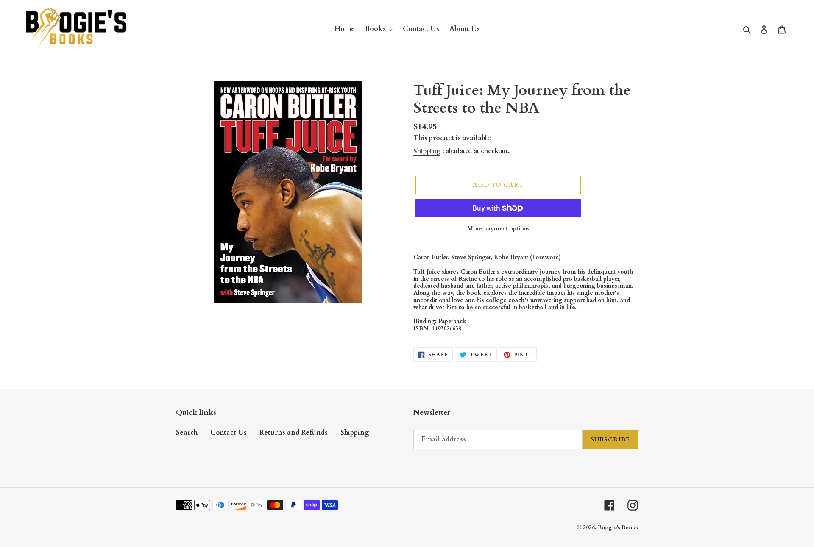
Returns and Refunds (293, 432)
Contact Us (228, 432)
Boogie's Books (618, 527)
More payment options (498, 229)
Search (187, 432)
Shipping (426, 151)
